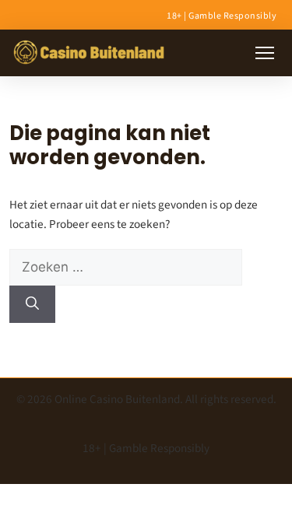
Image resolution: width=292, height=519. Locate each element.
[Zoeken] (32, 304)
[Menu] (264, 52)
